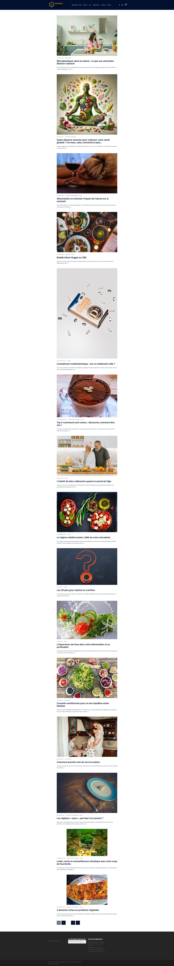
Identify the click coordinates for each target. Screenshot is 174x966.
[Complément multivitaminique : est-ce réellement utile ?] (87, 313)
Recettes (68, 254)
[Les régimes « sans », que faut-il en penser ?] (87, 792)
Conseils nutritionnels (72, 195)
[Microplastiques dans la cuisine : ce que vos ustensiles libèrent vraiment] (87, 35)
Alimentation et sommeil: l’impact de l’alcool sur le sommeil (82, 200)
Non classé (68, 57)
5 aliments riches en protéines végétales (78, 910)
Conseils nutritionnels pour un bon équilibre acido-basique (83, 704)
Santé (80, 195)
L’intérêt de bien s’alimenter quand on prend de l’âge (84, 481)
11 (73, 922)
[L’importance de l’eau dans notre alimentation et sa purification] (87, 620)
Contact (109, 4)
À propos (103, 4)
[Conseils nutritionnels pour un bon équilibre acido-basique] (87, 677)
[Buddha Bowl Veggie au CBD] (87, 232)
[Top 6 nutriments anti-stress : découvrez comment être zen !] (87, 395)
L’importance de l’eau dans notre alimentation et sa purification (83, 645)
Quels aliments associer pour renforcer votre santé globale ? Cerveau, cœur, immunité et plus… (83, 141)
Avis (90, 4)
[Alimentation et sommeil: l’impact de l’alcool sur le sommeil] (87, 173)
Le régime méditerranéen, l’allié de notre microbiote (83, 537)
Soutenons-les (96, 4)
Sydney (57, 963)
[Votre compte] (122, 4)
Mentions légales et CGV (54, 941)
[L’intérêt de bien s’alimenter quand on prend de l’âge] (87, 455)
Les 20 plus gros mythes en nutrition (76, 590)
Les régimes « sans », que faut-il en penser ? (80, 818)
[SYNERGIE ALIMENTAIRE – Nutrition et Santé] (56, 4)
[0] (125, 4)
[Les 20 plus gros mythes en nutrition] (87, 566)
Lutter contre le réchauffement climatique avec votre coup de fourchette (87, 862)
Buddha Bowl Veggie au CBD (71, 257)
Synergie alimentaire (70, 136)
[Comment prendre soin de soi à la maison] (87, 736)
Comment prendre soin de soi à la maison (78, 762)
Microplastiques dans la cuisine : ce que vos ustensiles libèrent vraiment (85, 62)
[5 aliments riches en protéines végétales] (87, 889)
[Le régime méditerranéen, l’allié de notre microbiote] (87, 512)
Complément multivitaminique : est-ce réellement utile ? (86, 364)
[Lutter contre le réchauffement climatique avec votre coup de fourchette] (87, 842)
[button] (119, 4)
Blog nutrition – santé (76, 4)
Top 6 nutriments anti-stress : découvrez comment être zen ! (86, 423)
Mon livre (85, 4)
